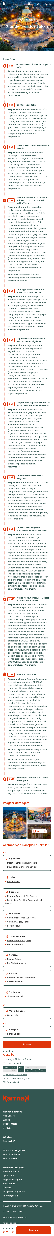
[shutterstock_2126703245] (39, 815)
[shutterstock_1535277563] (14, 823)
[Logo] (4, 4)
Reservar (27, 1044)
